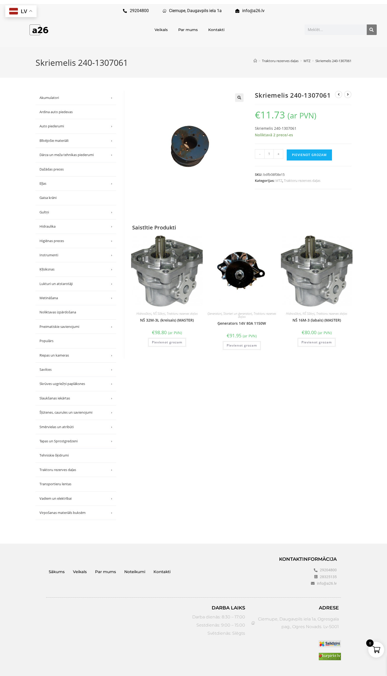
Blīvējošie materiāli (75, 140)
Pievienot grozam (309, 155)
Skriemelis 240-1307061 (333, 60)
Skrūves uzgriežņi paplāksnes (75, 383)
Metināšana (75, 298)
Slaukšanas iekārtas (75, 398)
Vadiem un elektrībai (75, 498)
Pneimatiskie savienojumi (75, 326)
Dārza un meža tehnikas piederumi (75, 154)
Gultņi (75, 212)
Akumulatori (75, 97)
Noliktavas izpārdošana (57, 312)
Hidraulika (75, 226)
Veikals (161, 29)
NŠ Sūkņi (159, 313)
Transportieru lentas (55, 484)
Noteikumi (134, 571)
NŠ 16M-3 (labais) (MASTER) (316, 320)
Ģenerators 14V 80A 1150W (241, 323)
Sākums (57, 571)
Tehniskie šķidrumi (54, 455)
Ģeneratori (214, 313)
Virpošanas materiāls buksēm (75, 512)
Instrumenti (75, 255)
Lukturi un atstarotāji (75, 283)
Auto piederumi (75, 126)
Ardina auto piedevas (56, 111)
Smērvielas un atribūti (75, 426)
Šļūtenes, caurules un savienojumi (75, 412)
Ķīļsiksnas (75, 269)
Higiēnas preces (75, 240)
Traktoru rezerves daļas (302, 180)
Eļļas (75, 183)
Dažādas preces (51, 169)
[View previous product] (338, 94)
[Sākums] (255, 60)
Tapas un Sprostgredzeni (75, 441)
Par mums (188, 29)
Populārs (46, 340)
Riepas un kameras (75, 355)
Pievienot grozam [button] (167, 342)
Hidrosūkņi (143, 313)
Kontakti (216, 29)
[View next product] (347, 94)
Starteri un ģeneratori (237, 313)
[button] (239, 97)
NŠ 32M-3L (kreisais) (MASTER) (167, 320)
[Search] (372, 29)
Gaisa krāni (48, 197)
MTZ (278, 180)
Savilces (75, 369)
